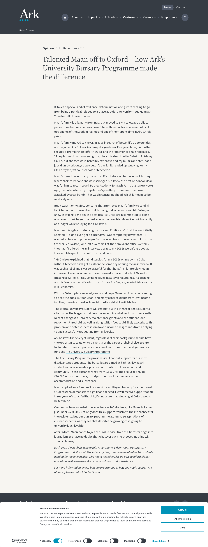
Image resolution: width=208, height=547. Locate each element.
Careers (148, 17)
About (76, 17)
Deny (182, 527)
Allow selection (183, 518)
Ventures (129, 17)
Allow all (182, 510)
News (167, 7)
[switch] (87, 540)
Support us (168, 17)
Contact (181, 7)
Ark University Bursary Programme (88, 352)
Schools (110, 17)
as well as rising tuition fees (100, 322)
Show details (159, 541)
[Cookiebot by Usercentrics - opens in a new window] (19, 541)
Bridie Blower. (92, 472)
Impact (92, 17)
